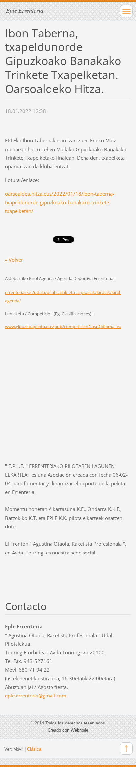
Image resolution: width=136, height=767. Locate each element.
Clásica (34, 749)
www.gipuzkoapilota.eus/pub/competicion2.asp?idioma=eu (63, 326)
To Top (126, 748)
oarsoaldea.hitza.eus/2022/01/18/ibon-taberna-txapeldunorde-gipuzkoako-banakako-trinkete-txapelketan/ (59, 202)
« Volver (14, 259)
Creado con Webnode (68, 730)
